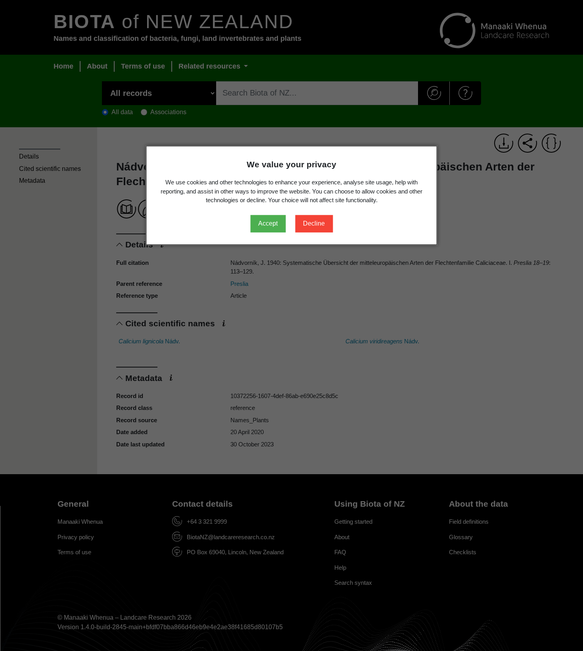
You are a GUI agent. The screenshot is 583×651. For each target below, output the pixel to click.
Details (29, 156)
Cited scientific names (50, 168)
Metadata (32, 180)
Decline (314, 223)
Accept (268, 223)
